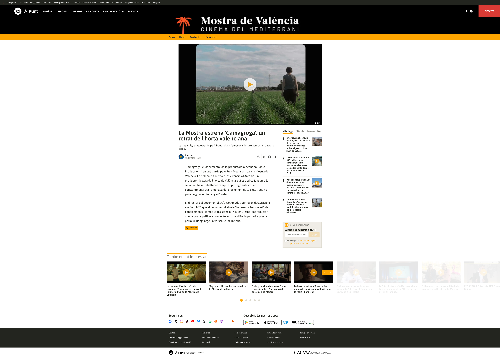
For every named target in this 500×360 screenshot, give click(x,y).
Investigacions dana (62, 2)
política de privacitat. (299, 243)
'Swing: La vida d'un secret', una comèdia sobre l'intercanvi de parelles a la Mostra (269, 289)
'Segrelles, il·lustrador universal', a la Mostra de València (227, 287)
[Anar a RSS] (233, 321)
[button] (241, 300)
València (193, 228)
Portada (172, 37)
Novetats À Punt (89, 2)
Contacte (173, 333)
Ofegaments (35, 2)
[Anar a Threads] (205, 321)
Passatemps (117, 2)
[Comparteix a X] (264, 156)
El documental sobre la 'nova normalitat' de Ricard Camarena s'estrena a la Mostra (354, 289)
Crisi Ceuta (23, 2)
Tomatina (47, 2)
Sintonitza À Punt (274, 333)
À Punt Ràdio (103, 2)
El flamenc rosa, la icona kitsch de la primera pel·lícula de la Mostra (440, 287)
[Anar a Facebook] (171, 321)
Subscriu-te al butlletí (210, 337)
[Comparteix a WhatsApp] (258, 156)
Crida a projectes (242, 337)
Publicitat (206, 333)
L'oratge (76, 2)
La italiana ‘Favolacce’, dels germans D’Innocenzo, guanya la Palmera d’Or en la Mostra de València (184, 290)
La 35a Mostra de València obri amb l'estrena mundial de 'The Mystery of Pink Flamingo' (398, 289)
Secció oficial (196, 37)
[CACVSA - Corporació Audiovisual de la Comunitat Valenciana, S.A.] (312, 352)
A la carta (92, 11)
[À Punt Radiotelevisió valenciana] (182, 352)
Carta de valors (273, 337)
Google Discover (131, 2)
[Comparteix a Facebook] (269, 156)
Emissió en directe (307, 333)
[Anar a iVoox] (216, 321)
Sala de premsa (241, 333)
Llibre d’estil (305, 337)
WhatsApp (145, 2)
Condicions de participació (180, 342)
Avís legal (206, 342)
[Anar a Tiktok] (187, 321)
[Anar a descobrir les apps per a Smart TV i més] (302, 322)
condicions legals (307, 240)
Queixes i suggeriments (178, 337)
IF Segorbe (11, 2)
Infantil (133, 11)
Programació (111, 11)
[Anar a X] (176, 321)
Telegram (156, 2)
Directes (489, 11)
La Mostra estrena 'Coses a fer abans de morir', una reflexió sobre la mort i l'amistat (313, 289)
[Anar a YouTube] (193, 321)
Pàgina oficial (211, 37)
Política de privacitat (243, 342)
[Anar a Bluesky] (199, 321)
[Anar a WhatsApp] (211, 321)
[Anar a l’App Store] (271, 322)
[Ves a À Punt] (26, 11)
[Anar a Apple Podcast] (222, 321)
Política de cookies (275, 342)
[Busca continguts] (466, 11)
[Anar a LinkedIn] (227, 321)
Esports (63, 11)
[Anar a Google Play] (252, 322)
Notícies (48, 11)
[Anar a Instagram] (182, 321)
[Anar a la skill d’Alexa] (285, 322)
